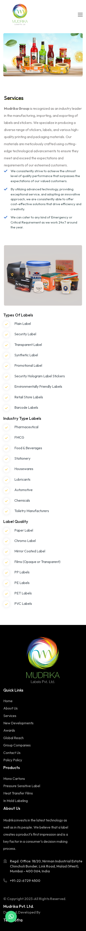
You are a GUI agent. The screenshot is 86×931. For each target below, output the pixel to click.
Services (9, 715)
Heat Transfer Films (18, 793)
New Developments (18, 723)
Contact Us (12, 752)
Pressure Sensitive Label (21, 786)
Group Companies (17, 745)
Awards (9, 730)
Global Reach (13, 738)
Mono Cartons (14, 778)
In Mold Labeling (15, 800)
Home (8, 701)
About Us (10, 708)
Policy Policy (12, 760)
